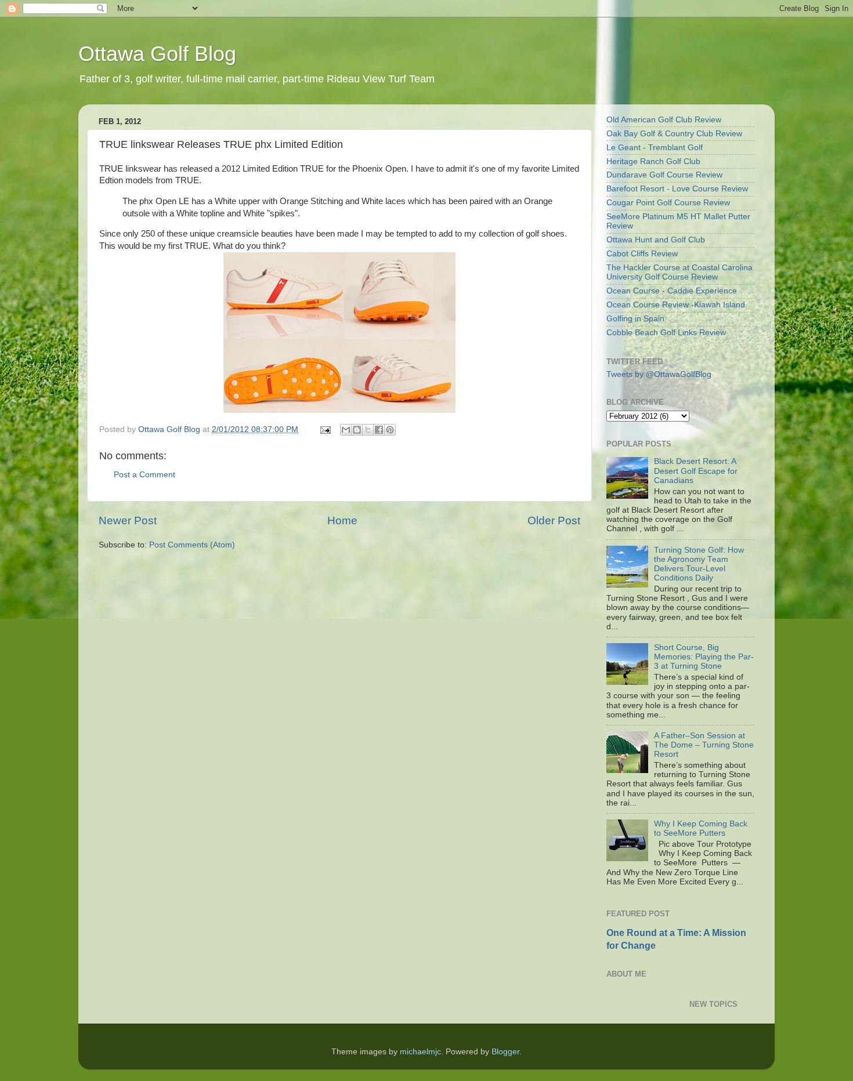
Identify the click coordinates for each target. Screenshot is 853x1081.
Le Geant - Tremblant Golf (654, 147)
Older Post (553, 520)
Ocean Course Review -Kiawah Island (675, 304)
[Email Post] (324, 429)
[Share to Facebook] (379, 430)
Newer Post (128, 520)
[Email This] (346, 430)
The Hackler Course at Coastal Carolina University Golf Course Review (679, 272)
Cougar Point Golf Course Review (668, 202)
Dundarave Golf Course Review (664, 175)
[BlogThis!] (357, 430)
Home (342, 520)
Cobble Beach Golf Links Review (666, 332)
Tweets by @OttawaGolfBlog (658, 374)
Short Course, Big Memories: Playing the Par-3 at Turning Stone (704, 656)
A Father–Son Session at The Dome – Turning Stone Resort (704, 745)
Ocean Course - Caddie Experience (671, 290)
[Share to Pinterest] (390, 430)
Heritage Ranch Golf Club (653, 161)
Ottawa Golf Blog (157, 54)
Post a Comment (144, 474)
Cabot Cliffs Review (642, 253)
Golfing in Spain (635, 318)
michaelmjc (420, 1051)
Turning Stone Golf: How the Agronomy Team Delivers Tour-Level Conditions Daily (699, 564)
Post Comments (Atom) (192, 544)
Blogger (505, 1051)
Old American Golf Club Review (663, 119)
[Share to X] (368, 430)
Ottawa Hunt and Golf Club (655, 239)
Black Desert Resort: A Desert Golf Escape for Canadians (696, 470)
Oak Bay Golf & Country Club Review (674, 133)
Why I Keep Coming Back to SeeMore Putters (700, 828)
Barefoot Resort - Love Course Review (677, 188)
